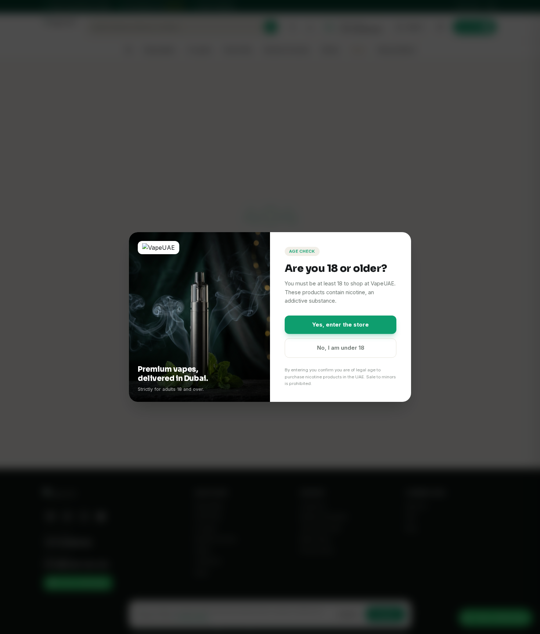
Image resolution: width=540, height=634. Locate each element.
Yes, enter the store (340, 324)
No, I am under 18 (340, 347)
